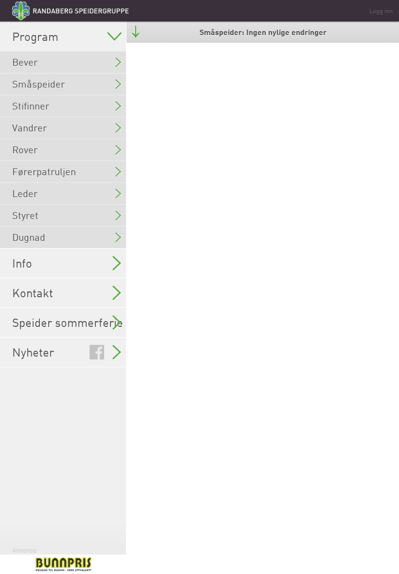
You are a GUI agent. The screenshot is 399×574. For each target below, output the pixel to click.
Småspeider (38, 84)
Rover (24, 150)
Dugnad (28, 237)
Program (35, 36)
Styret (25, 215)
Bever (24, 62)
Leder (24, 193)
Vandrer (29, 128)
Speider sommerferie (67, 322)
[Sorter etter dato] (136, 32)
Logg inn (381, 11)
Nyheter (33, 352)
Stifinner (30, 106)
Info (22, 263)
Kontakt (32, 293)
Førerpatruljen (44, 171)
